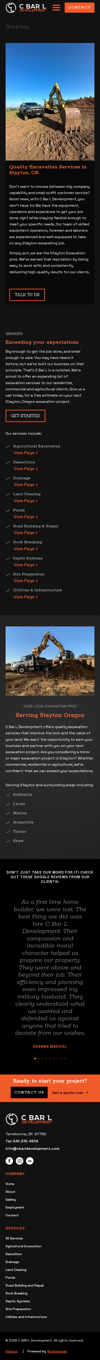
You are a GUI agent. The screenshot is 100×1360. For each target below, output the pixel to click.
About (10, 1192)
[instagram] (19, 1161)
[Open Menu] (56, 7)
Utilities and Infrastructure (26, 1317)
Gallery (11, 1199)
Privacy (12, 1351)
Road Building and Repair (25, 1285)
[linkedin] (29, 1161)
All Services (14, 1238)
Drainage (12, 1262)
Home (10, 1184)
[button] (9, 973)
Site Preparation (18, 1309)
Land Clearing (16, 1270)
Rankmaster (57, 1351)
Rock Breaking (16, 1293)
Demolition (14, 1254)
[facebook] (9, 1161)
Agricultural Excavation (23, 1246)
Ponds (10, 1277)
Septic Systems (18, 1301)
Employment (15, 1207)
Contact (12, 1215)
